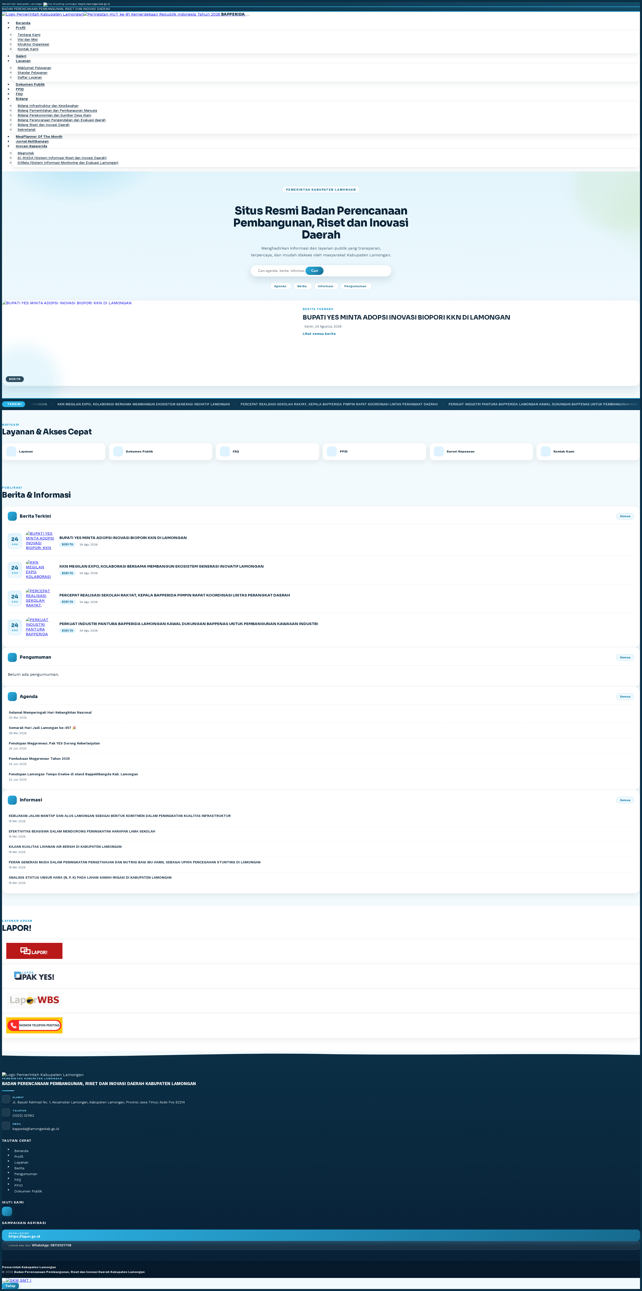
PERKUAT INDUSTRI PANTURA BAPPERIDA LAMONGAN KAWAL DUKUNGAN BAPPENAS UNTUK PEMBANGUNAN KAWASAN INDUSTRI (521, 404)
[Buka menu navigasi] (248, 15)
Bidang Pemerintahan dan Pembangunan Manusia (57, 111)
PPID (20, 89)
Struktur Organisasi (33, 44)
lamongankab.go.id (98, 4)
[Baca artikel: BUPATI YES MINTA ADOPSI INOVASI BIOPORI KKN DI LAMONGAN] (40, 541)
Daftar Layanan (30, 77)
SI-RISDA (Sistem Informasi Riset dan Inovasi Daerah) (62, 158)
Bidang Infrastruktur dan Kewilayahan (48, 106)
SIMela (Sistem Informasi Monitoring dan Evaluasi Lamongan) (68, 163)
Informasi (325, 286)
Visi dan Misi (28, 40)
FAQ (19, 94)
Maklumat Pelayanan (34, 68)
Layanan (21, 1162)
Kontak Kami (28, 49)
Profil (18, 1157)
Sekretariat (27, 130)
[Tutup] (4, 1281)
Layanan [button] (23, 61)
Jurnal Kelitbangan (32, 141)
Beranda (23, 23)
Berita (302, 286)
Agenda (280, 286)
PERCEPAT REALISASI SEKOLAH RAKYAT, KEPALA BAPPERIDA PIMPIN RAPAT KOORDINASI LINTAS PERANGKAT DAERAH (305, 404)
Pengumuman (355, 286)
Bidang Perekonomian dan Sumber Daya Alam (54, 115)
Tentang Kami (29, 35)
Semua (625, 516)
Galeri (21, 56)
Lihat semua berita (319, 334)
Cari (314, 271)
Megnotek (26, 153)
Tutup (10, 1286)
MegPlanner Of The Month (39, 137)
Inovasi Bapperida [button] (31, 146)
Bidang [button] (22, 99)
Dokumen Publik (30, 85)
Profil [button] (20, 28)
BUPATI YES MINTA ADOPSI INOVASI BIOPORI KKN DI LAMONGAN (406, 317)
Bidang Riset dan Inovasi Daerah (43, 125)
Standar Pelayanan (32, 73)
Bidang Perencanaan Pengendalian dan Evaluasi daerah (62, 120)
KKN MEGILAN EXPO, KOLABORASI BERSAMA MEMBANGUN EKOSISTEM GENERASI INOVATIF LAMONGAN (109, 404)
